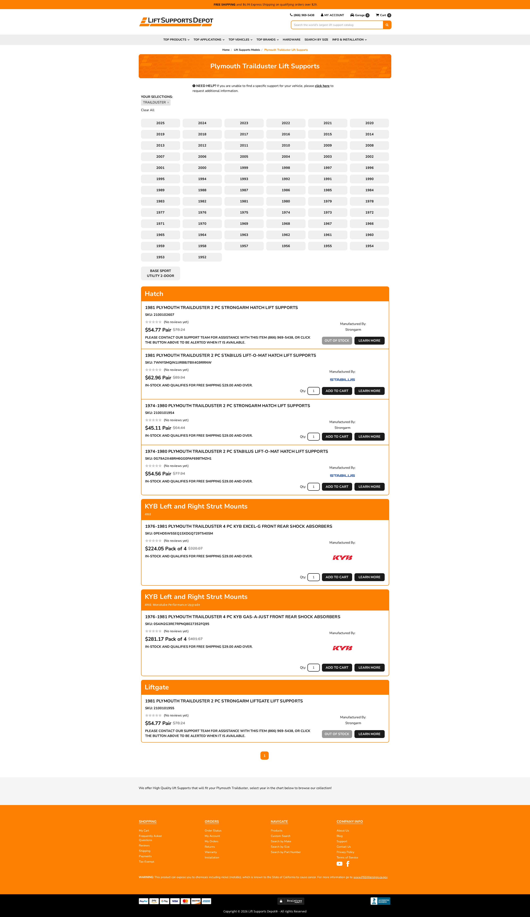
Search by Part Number (286, 852)
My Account (334, 15)
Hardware (291, 40)
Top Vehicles (239, 40)
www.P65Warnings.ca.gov (370, 877)
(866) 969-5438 (304, 15)
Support (342, 841)
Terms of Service (347, 857)
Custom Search (280, 836)
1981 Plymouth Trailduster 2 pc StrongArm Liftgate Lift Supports (224, 701)
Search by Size (316, 40)
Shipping (144, 851)
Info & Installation (348, 40)
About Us (343, 831)
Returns (210, 847)
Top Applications (207, 40)
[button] (360, 15)
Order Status (213, 831)
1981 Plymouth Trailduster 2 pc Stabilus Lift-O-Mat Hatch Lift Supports (230, 355)
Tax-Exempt (146, 862)
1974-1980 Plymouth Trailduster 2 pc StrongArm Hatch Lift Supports (227, 406)
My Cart (144, 831)
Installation (212, 857)
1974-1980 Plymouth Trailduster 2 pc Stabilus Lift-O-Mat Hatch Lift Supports (236, 451)
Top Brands (266, 40)
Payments (145, 856)
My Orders (211, 841)
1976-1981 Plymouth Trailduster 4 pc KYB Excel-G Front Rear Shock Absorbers (238, 526)
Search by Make (281, 841)
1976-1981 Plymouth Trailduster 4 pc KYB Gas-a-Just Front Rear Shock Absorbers (242, 617)
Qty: (303, 391)
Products (276, 831)
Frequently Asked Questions (150, 838)
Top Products (174, 40)
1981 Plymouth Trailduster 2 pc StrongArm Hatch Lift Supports (221, 307)
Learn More (370, 340)
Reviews (144, 845)
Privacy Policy (345, 852)
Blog (340, 836)
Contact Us (344, 847)
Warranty (211, 852)
